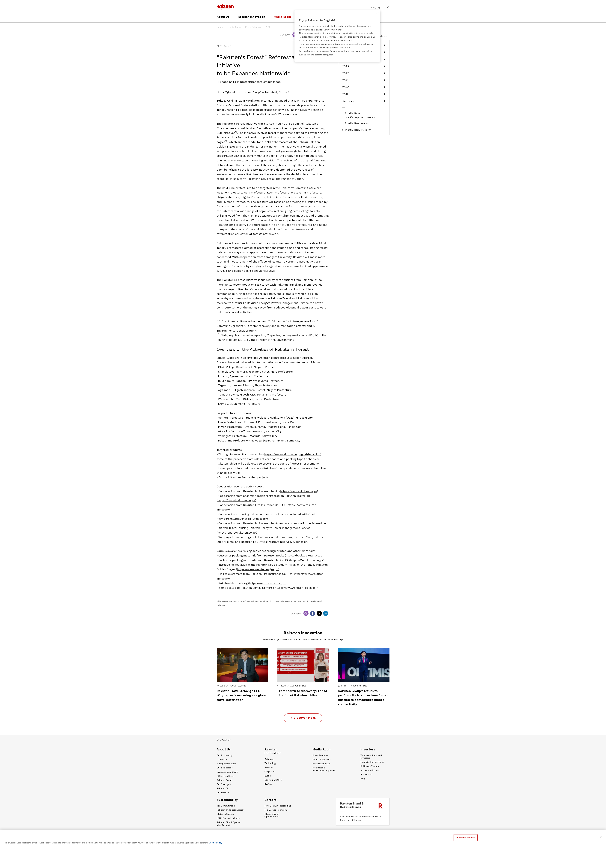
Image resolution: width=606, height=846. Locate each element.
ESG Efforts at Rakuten (229, 818)
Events (267, 775)
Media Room (282, 16)
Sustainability (227, 800)
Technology (270, 763)
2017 (345, 94)
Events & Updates (321, 759)
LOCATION (225, 739)
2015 (268, 27)
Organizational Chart (227, 772)
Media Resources (357, 123)
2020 (345, 87)
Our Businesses (225, 767)
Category (269, 759)
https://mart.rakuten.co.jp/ (267, 583)
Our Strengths (224, 784)
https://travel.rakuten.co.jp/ (236, 500)
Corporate (269, 771)
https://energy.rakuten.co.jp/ (236, 532)
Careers (270, 800)
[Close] (377, 13)
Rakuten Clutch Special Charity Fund (229, 823)
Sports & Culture (273, 780)
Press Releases (253, 27)
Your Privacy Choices (465, 837)
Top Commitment (226, 805)
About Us (223, 16)
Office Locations (225, 776)
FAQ (362, 778)
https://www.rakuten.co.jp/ (298, 491)
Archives (348, 101)
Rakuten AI (222, 788)
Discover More (305, 717)
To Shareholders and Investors (371, 756)
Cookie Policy (215, 842)
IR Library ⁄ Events (369, 766)
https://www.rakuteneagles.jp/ (258, 569)
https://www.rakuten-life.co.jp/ (296, 587)
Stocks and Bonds (369, 770)
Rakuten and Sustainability (230, 810)
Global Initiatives (225, 814)
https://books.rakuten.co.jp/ (305, 555)
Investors (367, 749)
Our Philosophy (225, 755)
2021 (345, 80)
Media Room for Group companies (360, 115)
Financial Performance (372, 762)
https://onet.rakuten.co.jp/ (249, 518)
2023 (345, 66)
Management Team (226, 763)
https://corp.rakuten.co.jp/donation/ (284, 541)
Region (268, 784)
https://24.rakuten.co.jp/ (306, 560)
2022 (345, 73)
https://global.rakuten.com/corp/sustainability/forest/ (253, 92)
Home (220, 27)
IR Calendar (366, 774)
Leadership (222, 759)
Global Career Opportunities (271, 815)
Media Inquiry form (358, 129)
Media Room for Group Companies (323, 768)
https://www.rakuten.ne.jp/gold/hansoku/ (292, 454)
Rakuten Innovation (251, 16)
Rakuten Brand (224, 780)
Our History (223, 792)
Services (268, 767)
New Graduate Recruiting (277, 805)
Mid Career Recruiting (276, 810)
